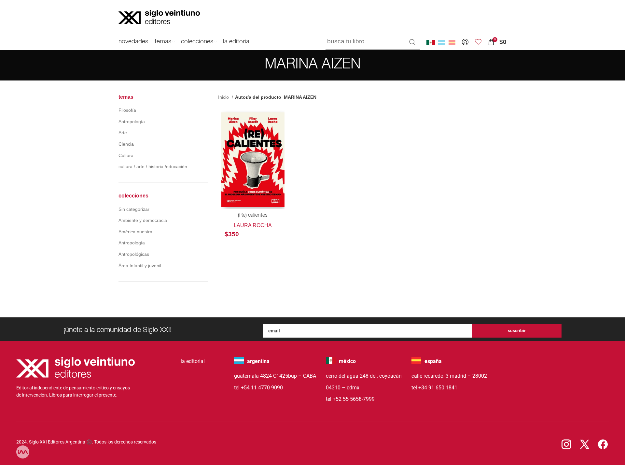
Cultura (125, 155)
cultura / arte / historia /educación (152, 166)
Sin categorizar (133, 209)
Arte (122, 132)
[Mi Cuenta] (465, 42)
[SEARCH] (412, 42)
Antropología (131, 121)
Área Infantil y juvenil (139, 265)
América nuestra (135, 231)
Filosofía (127, 110)
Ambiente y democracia (142, 220)
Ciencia (126, 144)
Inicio (224, 97)
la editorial (193, 361)
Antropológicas (133, 254)
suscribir (517, 330)
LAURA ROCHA (253, 225)
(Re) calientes (253, 215)
